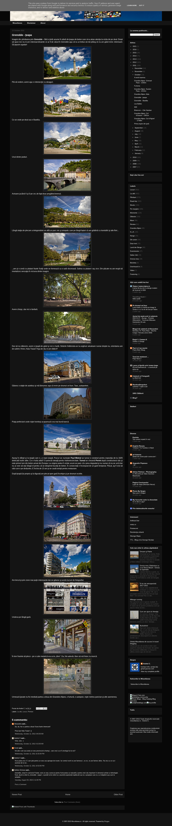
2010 (135, 157)
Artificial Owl (134, 521)
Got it (141, 5)
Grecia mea (134, 259)
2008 (135, 164)
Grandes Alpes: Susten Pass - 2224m (142, 90)
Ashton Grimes (19, 770)
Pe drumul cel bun (140, 305)
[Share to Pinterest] (46, 708)
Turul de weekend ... (141, 357)
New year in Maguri (139, 493)
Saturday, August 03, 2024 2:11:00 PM (28, 780)
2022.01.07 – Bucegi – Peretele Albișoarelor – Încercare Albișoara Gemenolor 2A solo (144, 320)
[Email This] (37, 708)
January (138, 153)
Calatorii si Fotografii (141, 376)
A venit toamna (139, 77)
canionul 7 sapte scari (140, 386)
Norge (132, 236)
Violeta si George (138, 341)
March (137, 147)
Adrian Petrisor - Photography (144, 472)
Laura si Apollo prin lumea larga (145, 365)
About (42, 23)
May (136, 140)
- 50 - (134, 465)
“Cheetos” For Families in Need (143, 448)
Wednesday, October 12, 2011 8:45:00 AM (29, 734)
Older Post (118, 795)
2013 (135, 59)
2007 (135, 167)
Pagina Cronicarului (140, 482)
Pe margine (134, 209)
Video (132, 270)
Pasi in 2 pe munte (140, 348)
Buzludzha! (144, 626)
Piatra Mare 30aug (139, 350)
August (137, 131)
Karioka (136, 437)
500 (135, 107)
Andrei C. (146, 664)
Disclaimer (31, 23)
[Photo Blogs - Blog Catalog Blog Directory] (145, 701)
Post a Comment (20, 784)
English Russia (139, 446)
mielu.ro (133, 524)
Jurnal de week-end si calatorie (145, 316)
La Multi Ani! (137, 378)
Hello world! (136, 299)
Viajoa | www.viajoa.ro (141, 286)
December (139, 68)
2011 (135, 65)
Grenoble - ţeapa (140, 97)
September (139, 128)
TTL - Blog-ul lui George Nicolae (142, 540)
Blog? (135, 398)
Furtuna (137, 86)
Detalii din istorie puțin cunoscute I (144, 456)
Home (67, 795)
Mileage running (136, 599)
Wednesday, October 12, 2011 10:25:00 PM (29, 754)
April (136, 144)
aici (131, 734)
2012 (135, 62)
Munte (132, 205)
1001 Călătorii (138, 393)
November (139, 71)
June (137, 137)
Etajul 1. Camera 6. (140, 339)
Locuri (25, 712)
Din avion (133, 240)
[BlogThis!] (39, 708)
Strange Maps (135, 536)
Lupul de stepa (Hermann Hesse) (144, 484)
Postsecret (134, 528)
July (136, 134)
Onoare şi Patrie (146, 552)
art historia (137, 455)
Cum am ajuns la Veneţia (149, 612)
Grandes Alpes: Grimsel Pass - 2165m (143, 82)
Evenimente (134, 251)
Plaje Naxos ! (137, 359)
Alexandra (18, 724)
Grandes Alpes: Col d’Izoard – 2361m (141, 114)
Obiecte (133, 216)
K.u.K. (132, 232)
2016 (135, 49)
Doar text (133, 243)
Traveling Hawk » (139, 297)
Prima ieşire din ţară (141, 124)
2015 (135, 53)
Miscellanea (17, 23)
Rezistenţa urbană (137, 532)
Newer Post (17, 795)
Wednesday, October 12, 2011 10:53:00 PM (29, 766)
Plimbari (30, 712)
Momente (133, 213)
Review (132, 224)
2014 (135, 56)
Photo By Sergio (139, 491)
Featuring (133, 274)
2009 (135, 161)
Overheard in (135, 267)
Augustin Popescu (140, 463)
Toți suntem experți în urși (141, 439)
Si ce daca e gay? (139, 502)
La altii (19, 712)
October (138, 75)
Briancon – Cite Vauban (143, 110)
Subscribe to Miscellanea (140, 684)
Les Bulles (138, 104)
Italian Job (134, 255)
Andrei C (17, 738)
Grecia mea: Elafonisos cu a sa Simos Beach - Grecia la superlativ (150, 568)
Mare (132, 220)
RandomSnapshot (140, 385)
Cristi (16, 748)
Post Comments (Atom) (72, 802)
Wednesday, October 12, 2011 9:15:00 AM (29, 744)
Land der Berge (136, 247)
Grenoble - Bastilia (141, 101)
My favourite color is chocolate (145, 500)
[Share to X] (41, 708)
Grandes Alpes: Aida (141, 94)
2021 (135, 46)
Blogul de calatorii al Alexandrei (145, 329)
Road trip (133, 201)
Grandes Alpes (59, 697)
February (138, 150)
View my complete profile (150, 671)
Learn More (132, 5)
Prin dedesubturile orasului (143, 508)
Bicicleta (133, 263)
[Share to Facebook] (44, 708)
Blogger (106, 821)
